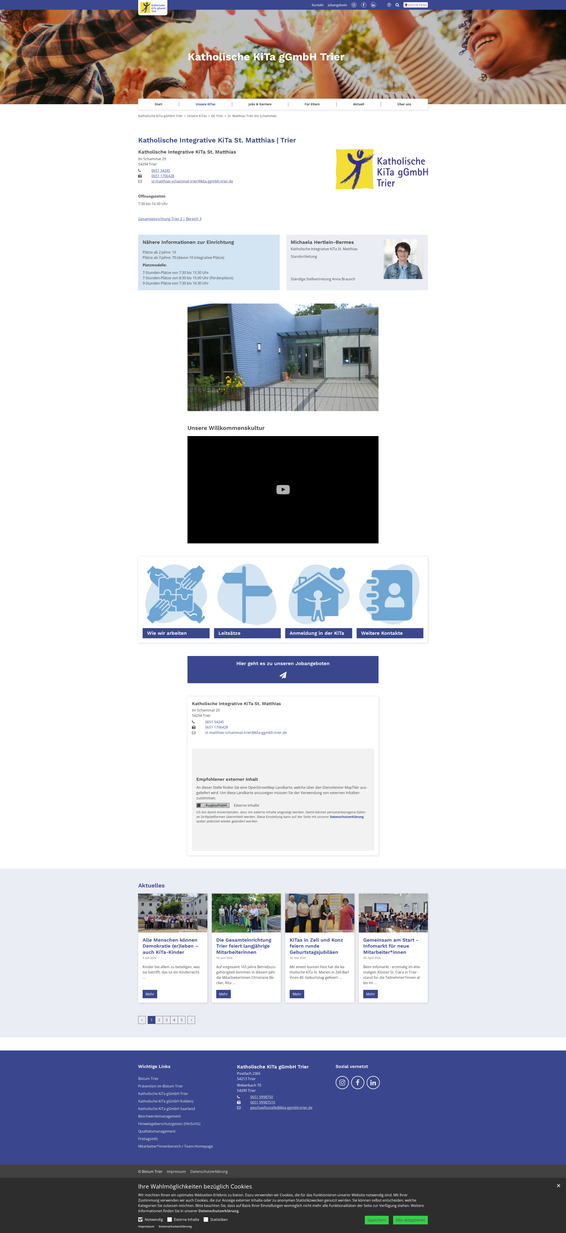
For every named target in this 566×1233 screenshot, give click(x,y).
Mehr (149, 994)
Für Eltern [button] (312, 104)
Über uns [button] (404, 104)
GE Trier (217, 116)
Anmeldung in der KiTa (317, 633)
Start (158, 104)
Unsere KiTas (197, 116)
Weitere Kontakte (382, 633)
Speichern (376, 1220)
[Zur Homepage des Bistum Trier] (415, 5)
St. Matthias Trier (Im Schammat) (252, 116)
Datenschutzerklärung (219, 1210)
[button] (205, 104)
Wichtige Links (154, 1066)
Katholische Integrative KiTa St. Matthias (187, 152)
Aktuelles (151, 885)
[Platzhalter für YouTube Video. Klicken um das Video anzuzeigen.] (282, 490)
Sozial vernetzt (352, 1066)
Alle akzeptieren (410, 1220)
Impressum (146, 1226)
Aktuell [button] (358, 104)
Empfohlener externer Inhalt (227, 779)
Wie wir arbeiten (167, 633)
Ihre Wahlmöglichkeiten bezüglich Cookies (195, 1186)
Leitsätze (229, 633)
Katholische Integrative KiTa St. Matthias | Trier (217, 140)
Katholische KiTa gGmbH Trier (160, 116)
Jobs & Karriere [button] (260, 104)
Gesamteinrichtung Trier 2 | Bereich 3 (169, 218)
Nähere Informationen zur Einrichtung (188, 242)
